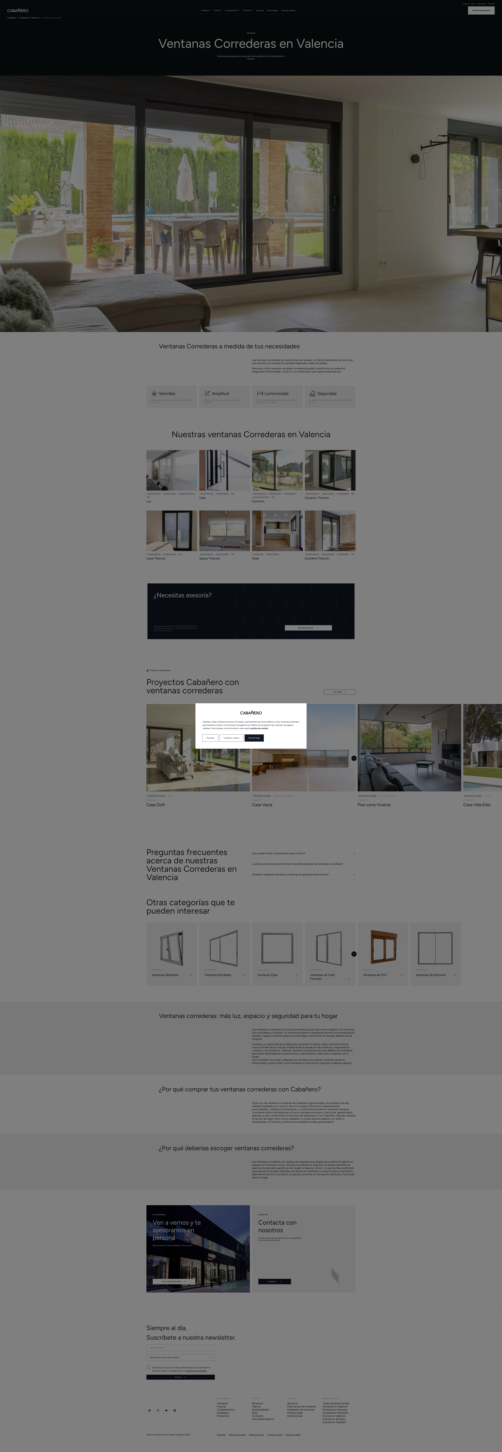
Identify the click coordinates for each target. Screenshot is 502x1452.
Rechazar (210, 738)
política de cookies (259, 728)
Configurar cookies (231, 738)
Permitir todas (254, 738)
